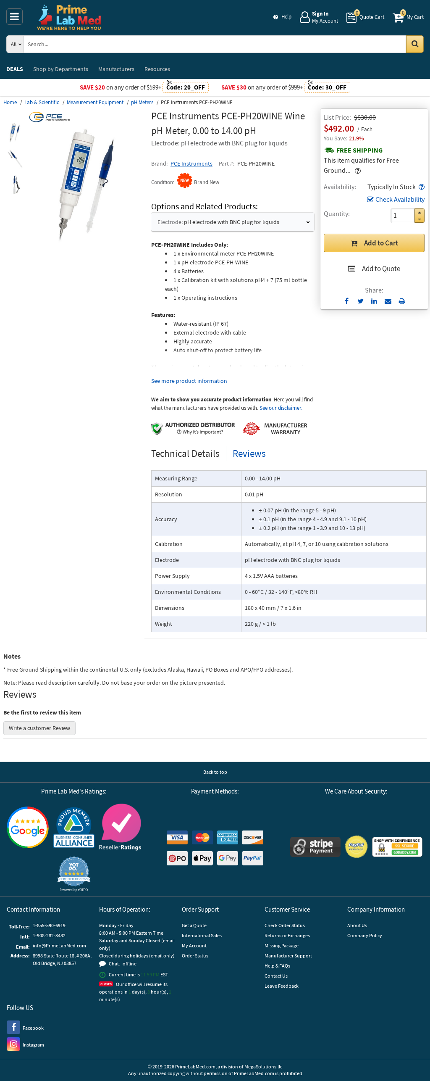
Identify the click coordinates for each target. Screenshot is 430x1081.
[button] (421, 187)
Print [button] (402, 301)
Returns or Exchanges (287, 935)
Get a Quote (194, 925)
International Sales (202, 935)
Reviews (249, 453)
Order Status (195, 955)
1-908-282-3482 (49, 935)
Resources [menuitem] (157, 69)
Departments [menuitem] (60, 69)
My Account (194, 945)
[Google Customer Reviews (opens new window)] (28, 828)
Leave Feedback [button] (282, 986)
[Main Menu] (14, 16)
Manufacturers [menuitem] (116, 69)
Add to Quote (381, 268)
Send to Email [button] (388, 301)
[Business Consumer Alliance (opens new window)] (74, 828)
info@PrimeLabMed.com (59, 945)
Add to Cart (381, 243)
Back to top (215, 772)
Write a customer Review (39, 728)
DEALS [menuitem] (14, 69)
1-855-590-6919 (49, 925)
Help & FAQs (277, 965)
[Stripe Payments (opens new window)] (315, 848)
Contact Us (276, 976)
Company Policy (364, 935)
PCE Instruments (191, 163)
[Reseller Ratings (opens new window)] (120, 828)
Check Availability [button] (400, 199)
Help (286, 16)
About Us (357, 925)
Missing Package (282, 945)
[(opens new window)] (15, 133)
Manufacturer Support (288, 955)
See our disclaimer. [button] (281, 407)
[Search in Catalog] (415, 44)
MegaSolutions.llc (263, 1066)
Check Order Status (285, 925)
